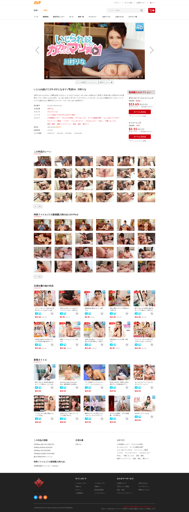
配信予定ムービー (59, 17)
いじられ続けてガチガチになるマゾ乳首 (61, 115)
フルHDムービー (91, 121)
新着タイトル (40, 359)
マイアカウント (143, 486)
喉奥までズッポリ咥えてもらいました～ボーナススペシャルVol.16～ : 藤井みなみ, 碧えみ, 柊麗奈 (94, 414)
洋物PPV (97, 486)
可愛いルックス (110, 121)
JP (153, 3)
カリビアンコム (52, 112)
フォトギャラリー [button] (92, 82)
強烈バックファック (64, 124)
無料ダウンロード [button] (105, 82)
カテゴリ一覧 (132, 17)
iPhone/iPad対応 (67, 118)
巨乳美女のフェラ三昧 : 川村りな (119, 340)
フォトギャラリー (77, 121)
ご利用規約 (79, 493)
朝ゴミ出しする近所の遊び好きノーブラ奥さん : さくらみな (44, 383)
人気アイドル (106, 17)
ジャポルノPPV (99, 483)
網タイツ (86, 124)
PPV (45, 10)
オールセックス (80, 118)
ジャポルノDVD (80, 483)
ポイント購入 (129, 3)
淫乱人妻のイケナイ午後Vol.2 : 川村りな (119, 309)
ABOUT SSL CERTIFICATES (39, 491)
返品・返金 (121, 490)
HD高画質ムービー (53, 118)
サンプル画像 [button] (81, 82)
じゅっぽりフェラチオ (111, 118)
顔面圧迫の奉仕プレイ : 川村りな (94, 309)
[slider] (88, 77)
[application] (94, 50)
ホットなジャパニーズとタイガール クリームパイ (144, 383)
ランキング (92, 17)
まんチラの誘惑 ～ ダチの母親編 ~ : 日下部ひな (119, 414)
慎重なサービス (143, 490)
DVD (36, 10)
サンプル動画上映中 (95, 118)
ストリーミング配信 (54, 121)
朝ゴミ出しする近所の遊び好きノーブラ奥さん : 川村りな (144, 309)
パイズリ (66, 121)
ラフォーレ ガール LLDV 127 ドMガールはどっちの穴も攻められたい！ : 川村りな (144, 340)
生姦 (74, 124)
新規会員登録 (99, 490)
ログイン (117, 3)
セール (71, 17)
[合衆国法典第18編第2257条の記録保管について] (139, 507)
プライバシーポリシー (124, 493)
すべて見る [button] (38, 206)
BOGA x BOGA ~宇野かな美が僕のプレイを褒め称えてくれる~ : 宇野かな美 (119, 383)
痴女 (79, 124)
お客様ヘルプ (140, 3)
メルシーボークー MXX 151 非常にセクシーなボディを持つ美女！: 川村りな (44, 309)
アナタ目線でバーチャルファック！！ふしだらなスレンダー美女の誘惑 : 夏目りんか (94, 383)
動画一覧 (81, 17)
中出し (101, 121)
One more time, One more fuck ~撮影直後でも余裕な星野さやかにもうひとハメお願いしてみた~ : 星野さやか (69, 383)
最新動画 (45, 17)
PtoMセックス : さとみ (142, 413)
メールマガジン (99, 493)
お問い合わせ (143, 483)
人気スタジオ (119, 17)
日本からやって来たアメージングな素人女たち (69, 414)
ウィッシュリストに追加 (138, 116)
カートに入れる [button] (140, 112)
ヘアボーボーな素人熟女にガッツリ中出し (44, 414)
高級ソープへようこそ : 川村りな (69, 340)
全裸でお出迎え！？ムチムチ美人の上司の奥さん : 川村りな (94, 340)
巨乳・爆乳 (51, 124)
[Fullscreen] (142, 77)
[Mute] (138, 77)
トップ (36, 17)
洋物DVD (78, 486)
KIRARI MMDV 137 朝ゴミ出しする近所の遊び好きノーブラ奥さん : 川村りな (44, 340)
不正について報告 (123, 486)
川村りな (50, 109)
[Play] (94, 50)
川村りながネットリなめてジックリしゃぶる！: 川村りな (69, 309)
